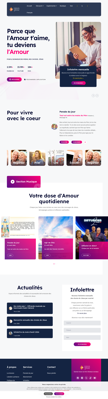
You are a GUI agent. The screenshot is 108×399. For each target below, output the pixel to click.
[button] (82, 6)
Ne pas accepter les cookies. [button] (54, 397)
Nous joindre (51, 373)
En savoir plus (82, 313)
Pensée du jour (28, 373)
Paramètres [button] (48, 394)
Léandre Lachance (13, 377)
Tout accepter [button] (59, 394)
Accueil (29, 6)
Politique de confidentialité (62, 390)
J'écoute (78, 83)
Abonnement (27, 377)
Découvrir (15, 79)
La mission (10, 373)
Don (71, 6)
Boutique (63, 6)
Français (29, 12)
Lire (10, 255)
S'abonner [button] (76, 142)
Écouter (64, 142)
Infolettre (26, 380)
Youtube (86, 255)
